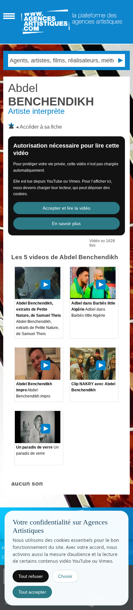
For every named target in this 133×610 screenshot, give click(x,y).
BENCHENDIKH (51, 94)
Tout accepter (32, 592)
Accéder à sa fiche (41, 127)
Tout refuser (30, 576)
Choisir (65, 576)
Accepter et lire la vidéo (66, 208)
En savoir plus (66, 223)
